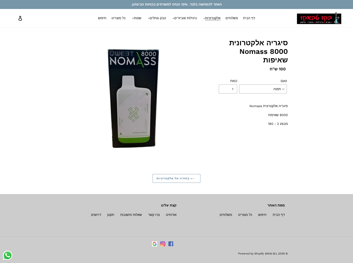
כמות (233, 81)
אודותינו (171, 215)
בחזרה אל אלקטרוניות (173, 178)
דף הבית (279, 215)
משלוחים (226, 215)
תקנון (110, 215)
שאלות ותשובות (131, 215)
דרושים (96, 215)
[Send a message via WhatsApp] (7, 255)
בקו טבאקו (271, 253)
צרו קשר (154, 215)
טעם (284, 81)
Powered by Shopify (251, 253)
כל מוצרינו (245, 215)
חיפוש (262, 215)
